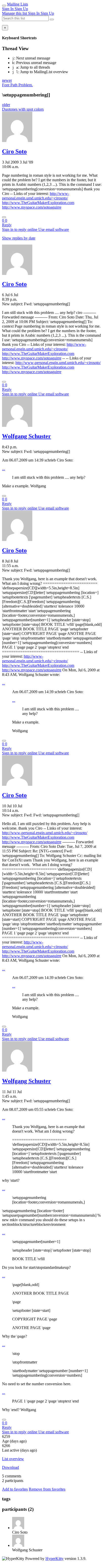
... (3, 469)
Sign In (8, 9)
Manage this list (15, 13)
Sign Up (21, 9)
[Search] (52, 19)
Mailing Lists (17, 4)
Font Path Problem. (17, 85)
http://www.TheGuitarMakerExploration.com (38, 202)
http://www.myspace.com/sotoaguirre (31, 207)
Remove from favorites (47, 1489)
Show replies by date (18, 238)
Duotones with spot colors (23, 109)
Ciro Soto (14, 151)
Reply (7, 225)
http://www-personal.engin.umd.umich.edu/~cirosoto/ (35, 195)
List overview (13, 1459)
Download (10, 1467)
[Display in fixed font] (4, 217)
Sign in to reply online (20, 229)
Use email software (53, 229)
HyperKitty (54, 1558)
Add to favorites (15, 1489)
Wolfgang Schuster (26, 436)
